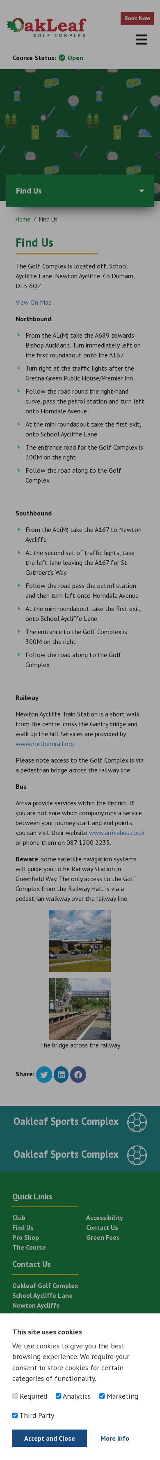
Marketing (121, 1396)
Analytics (76, 1396)
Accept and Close (49, 1438)
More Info (115, 1438)
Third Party (36, 1415)
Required (32, 1396)
